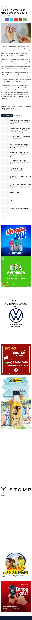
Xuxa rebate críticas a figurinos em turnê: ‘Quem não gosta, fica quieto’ (20, 154)
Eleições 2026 (14, 192)
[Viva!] (5, 202)
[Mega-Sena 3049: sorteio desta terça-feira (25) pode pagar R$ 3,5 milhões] (5, 122)
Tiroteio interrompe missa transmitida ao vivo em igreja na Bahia (20, 162)
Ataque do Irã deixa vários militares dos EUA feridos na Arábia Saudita (8, 108)
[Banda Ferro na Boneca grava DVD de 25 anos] (5, 178)
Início (2, 6)
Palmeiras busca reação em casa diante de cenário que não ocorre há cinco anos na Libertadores (20, 186)
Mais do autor (17, 115)
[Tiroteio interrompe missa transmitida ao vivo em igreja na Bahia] (5, 162)
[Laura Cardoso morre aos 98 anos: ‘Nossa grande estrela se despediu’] (5, 146)
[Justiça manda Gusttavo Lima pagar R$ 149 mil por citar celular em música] (5, 210)
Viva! (11, 200)
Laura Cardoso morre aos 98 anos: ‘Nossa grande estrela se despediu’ (19, 146)
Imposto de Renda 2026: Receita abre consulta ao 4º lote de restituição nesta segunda (20, 130)
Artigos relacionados (7, 115)
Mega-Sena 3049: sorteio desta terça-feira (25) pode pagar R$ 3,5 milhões (20, 122)
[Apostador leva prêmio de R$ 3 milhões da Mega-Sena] (5, 170)
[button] (29, 2)
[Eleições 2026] (5, 194)
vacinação (4, 59)
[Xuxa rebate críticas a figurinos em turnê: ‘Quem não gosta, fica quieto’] (5, 154)
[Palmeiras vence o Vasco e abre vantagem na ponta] (5, 138)
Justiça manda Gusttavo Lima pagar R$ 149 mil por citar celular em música (20, 210)
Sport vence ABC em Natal (24, 106)
